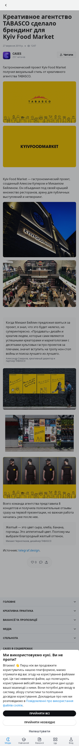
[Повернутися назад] (6, 5)
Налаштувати (39, 731)
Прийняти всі (39, 713)
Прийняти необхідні (39, 722)
